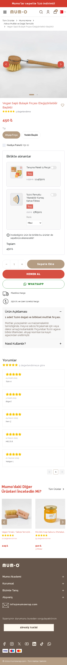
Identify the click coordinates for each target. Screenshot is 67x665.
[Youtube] (27, 644)
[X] (19, 644)
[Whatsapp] (49, 644)
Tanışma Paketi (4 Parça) (38, 167)
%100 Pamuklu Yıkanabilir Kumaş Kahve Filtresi (35, 197)
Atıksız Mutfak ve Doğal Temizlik (19, 23)
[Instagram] (12, 644)
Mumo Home (25, 20)
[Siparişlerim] (48, 12)
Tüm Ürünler (8, 20)
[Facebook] (4, 644)
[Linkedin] (34, 644)
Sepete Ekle (45, 264)
